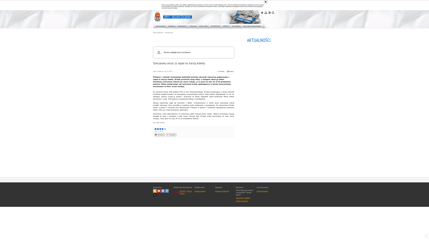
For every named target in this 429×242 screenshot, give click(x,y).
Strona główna (158, 32)
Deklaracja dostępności (222, 191)
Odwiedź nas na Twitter (155, 195)
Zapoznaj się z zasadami (243, 198)
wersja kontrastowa (262, 191)
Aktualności (169, 32)
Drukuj (231, 71)
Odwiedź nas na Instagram (167, 191)
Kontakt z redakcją (200, 191)
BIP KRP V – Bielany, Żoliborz (186, 192)
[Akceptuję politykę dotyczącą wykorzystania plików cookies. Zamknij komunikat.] (265, 2)
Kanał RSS (155, 191)
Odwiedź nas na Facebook (163, 191)
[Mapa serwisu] (265, 12)
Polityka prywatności (242, 201)
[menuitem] (160, 25)
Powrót (221, 71)
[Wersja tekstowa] (269, 12)
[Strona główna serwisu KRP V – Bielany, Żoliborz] (262, 12)
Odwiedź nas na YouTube (159, 191)
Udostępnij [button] (160, 135)
